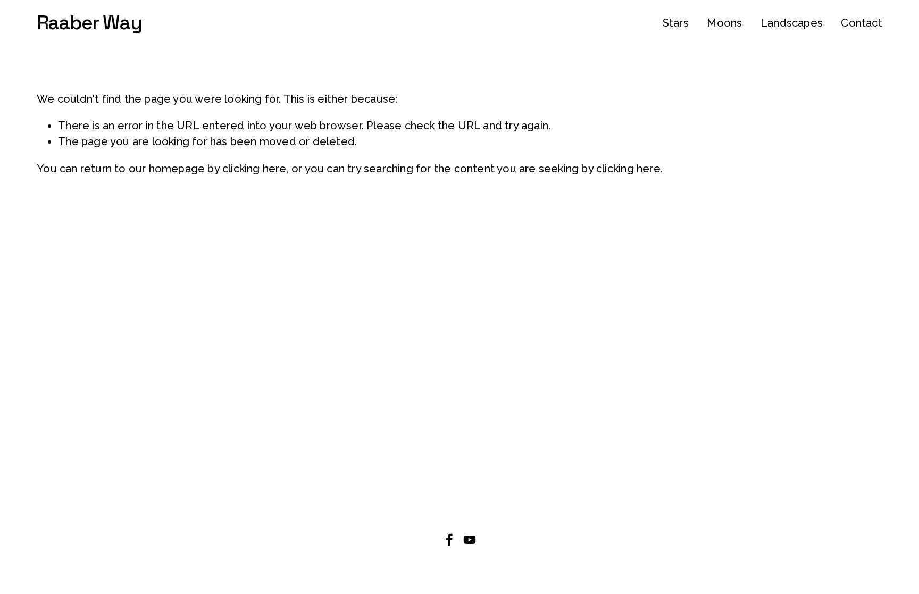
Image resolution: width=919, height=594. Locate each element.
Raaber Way (89, 22)
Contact (861, 22)
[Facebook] (449, 539)
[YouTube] (469, 539)
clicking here (254, 168)
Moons (724, 22)
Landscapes (792, 22)
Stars (676, 22)
